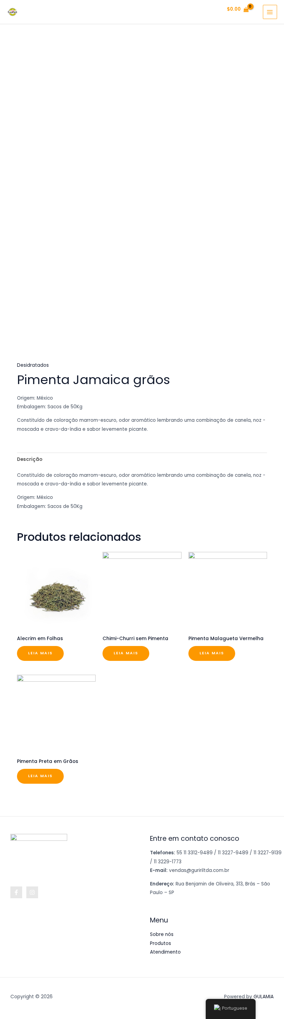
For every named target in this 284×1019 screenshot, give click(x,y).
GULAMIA (264, 996)
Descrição (29, 459)
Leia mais (40, 653)
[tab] (29, 459)
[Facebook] (16, 892)
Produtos (160, 943)
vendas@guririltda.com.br (199, 870)
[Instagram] (32, 892)
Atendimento (165, 952)
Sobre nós (162, 934)
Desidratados (33, 365)
